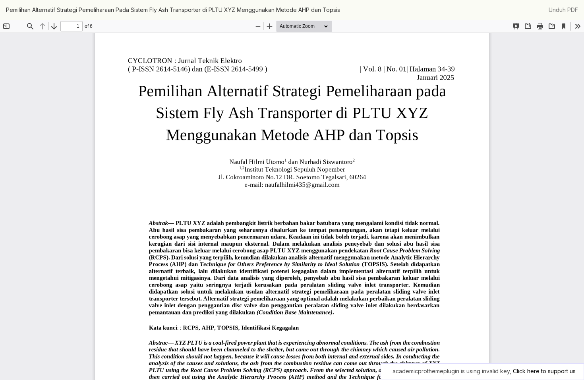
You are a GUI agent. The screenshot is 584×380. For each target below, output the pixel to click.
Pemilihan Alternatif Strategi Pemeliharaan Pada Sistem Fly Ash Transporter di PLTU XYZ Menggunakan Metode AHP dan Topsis (173, 9)
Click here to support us (544, 371)
